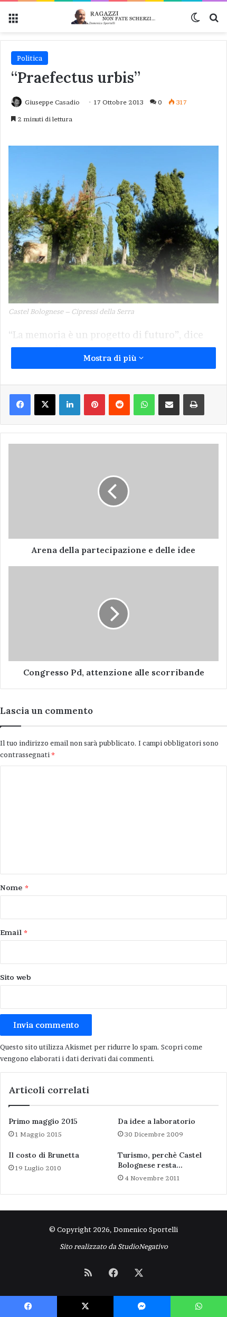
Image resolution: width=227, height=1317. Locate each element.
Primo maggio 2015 (43, 1121)
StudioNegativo (143, 1246)
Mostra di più (111, 358)
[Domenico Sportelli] (113, 17)
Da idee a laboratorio (156, 1121)
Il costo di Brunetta (43, 1155)
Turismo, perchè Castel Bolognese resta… (160, 1160)
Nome (14, 887)
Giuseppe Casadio (52, 102)
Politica (29, 58)
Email (13, 932)
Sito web (15, 977)
